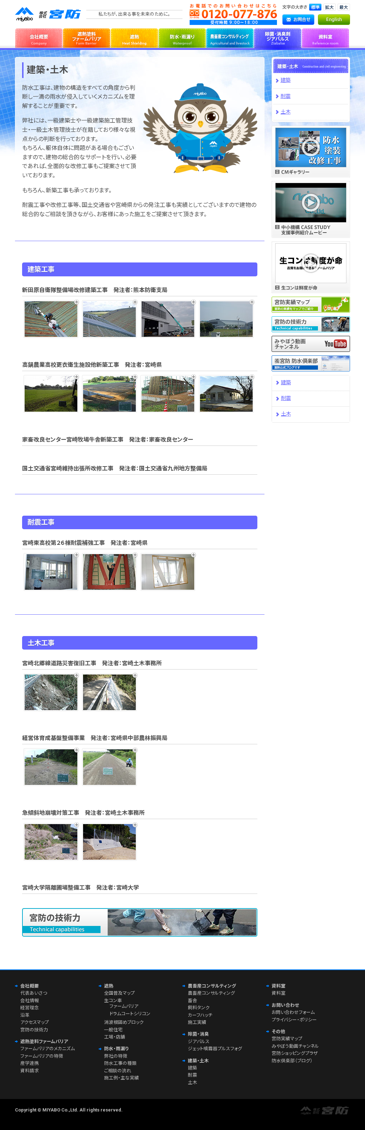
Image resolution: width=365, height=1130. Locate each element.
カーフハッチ (200, 1015)
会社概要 (39, 37)
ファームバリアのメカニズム (47, 1048)
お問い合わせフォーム (293, 1012)
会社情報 (29, 1000)
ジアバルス (199, 1041)
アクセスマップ (34, 1022)
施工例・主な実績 (121, 1077)
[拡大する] (53, 319)
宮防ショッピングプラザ (295, 1053)
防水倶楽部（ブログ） (292, 1060)
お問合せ (298, 19)
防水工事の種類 (120, 1063)
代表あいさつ (33, 993)
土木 (286, 112)
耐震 (286, 96)
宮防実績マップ (287, 1038)
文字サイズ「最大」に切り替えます (344, 7)
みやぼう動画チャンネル (295, 1046)
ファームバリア (123, 1006)
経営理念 (29, 1007)
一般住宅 (113, 1029)
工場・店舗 (114, 1037)
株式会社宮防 (49, 14)
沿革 (25, 1015)
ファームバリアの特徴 (41, 1056)
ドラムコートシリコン (129, 1013)
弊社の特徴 (115, 1056)
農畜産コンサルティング (230, 37)
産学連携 (29, 1063)
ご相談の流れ (117, 1070)
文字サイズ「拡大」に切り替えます (329, 7)
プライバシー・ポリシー (294, 1019)
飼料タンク (199, 1007)
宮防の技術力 (34, 1029)
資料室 (325, 37)
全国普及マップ (119, 993)
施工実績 (197, 1022)
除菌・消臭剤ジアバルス (278, 37)
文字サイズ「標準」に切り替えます (315, 7)
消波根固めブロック (124, 1022)
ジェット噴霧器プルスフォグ (215, 1048)
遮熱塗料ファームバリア (86, 37)
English (334, 19)
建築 (286, 80)
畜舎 (192, 1000)
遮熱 (134, 37)
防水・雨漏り (182, 37)
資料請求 (29, 1070)
